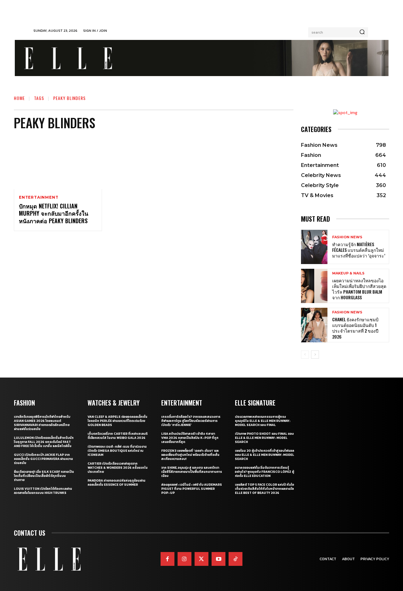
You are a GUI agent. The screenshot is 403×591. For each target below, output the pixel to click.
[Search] (362, 32)
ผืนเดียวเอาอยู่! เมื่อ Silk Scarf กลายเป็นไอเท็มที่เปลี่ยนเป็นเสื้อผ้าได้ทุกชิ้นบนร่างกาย (44, 475)
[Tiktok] (235, 559)
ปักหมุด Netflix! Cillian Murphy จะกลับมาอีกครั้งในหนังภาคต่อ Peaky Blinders (53, 213)
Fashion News (347, 237)
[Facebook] (167, 559)
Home (19, 98)
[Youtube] (218, 559)
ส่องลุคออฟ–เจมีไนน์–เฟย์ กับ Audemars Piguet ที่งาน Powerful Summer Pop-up (191, 488)
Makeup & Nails (348, 273)
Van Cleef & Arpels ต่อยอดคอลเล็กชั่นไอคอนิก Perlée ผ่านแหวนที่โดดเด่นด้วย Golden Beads (117, 420)
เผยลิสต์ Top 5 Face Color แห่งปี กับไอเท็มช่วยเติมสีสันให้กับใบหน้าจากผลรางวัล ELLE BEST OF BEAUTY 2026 (264, 488)
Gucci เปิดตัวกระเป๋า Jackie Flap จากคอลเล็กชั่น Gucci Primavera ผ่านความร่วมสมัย (43, 458)
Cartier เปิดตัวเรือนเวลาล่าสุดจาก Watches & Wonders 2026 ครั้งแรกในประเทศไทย (118, 467)
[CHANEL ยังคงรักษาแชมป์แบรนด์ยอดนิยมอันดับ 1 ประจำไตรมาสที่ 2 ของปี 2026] (314, 325)
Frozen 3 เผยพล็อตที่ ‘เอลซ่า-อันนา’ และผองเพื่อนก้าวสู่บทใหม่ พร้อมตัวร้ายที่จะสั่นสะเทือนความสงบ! (190, 454)
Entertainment (38, 197)
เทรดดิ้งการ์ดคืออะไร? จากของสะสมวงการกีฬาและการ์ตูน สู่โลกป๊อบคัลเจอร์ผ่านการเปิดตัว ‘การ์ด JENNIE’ (190, 420)
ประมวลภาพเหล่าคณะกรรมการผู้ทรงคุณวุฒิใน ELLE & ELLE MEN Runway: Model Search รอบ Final (262, 420)
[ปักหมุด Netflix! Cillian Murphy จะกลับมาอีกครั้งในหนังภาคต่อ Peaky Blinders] (58, 162)
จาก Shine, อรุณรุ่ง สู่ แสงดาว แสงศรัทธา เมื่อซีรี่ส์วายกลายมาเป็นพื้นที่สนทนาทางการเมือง (191, 471)
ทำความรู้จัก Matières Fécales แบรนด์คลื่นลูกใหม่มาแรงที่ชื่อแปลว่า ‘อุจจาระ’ (358, 250)
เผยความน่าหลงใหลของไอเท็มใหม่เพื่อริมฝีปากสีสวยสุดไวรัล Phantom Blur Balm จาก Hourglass (359, 289)
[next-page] (315, 355)
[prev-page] (305, 355)
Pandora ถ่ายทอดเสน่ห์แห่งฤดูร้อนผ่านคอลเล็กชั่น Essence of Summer (116, 482)
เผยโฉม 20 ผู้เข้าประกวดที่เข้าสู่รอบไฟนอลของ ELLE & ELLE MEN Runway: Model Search (264, 454)
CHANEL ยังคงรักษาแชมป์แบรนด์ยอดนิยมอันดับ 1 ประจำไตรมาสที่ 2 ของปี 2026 (355, 328)
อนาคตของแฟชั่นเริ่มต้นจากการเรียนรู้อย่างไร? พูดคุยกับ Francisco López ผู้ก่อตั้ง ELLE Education (264, 471)
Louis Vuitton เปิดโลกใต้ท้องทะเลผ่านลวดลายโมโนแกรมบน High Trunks (43, 490)
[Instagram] (184, 559)
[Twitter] (201, 559)
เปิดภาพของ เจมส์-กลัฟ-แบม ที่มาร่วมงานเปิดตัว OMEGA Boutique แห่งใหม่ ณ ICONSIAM (117, 450)
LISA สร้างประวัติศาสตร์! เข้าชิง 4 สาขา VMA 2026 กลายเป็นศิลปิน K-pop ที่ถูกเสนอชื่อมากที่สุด (190, 437)
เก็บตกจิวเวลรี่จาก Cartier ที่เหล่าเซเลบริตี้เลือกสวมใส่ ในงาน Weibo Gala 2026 (118, 435)
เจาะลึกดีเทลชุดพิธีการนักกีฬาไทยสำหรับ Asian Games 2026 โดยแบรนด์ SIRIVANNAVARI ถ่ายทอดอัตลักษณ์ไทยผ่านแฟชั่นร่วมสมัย (42, 422)
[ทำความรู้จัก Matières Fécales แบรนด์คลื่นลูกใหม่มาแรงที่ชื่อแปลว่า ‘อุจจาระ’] (314, 247)
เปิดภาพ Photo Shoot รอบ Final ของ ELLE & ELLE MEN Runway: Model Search (264, 437)
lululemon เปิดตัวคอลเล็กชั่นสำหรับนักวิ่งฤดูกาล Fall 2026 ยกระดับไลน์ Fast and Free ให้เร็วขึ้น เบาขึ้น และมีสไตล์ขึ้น (44, 441)
